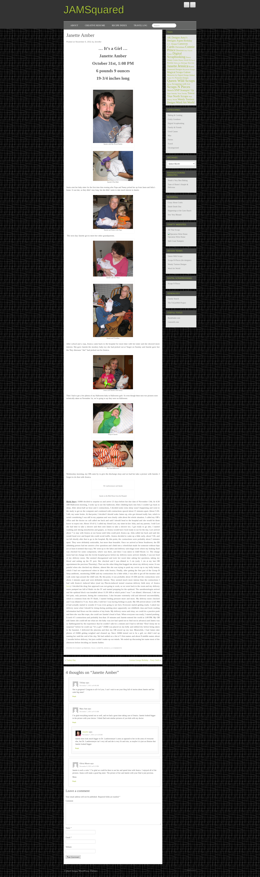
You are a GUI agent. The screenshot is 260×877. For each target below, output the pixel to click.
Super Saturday (172, 93)
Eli (190, 60)
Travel (170, 144)
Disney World (183, 60)
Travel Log (140, 25)
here (68, 586)
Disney (188, 57)
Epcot (193, 60)
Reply (74, 696)
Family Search (173, 299)
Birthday (188, 40)
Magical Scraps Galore (178, 72)
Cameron (183, 43)
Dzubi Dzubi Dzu (174, 207)
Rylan (169, 84)
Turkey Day (71, 660)
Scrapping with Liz (181, 84)
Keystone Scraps (189, 69)
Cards (170, 47)
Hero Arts (191, 63)
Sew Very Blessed (174, 215)
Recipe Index (119, 25)
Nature (169, 78)
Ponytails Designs (181, 78)
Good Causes (173, 132)
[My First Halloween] (113, 454)
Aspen (179, 40)
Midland (192, 75)
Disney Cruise (172, 60)
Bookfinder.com (174, 318)
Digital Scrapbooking (176, 55)
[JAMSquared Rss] (193, 4)
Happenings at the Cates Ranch (179, 211)
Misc (169, 136)
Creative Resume (95, 25)
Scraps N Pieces (178, 87)
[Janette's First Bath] (113, 166)
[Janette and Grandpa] (113, 310)
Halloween (177, 63)
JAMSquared (94, 9)
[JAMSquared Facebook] (186, 4)
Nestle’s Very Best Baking (178, 180)
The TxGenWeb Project (177, 303)
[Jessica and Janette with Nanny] (113, 372)
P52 (173, 78)
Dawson (180, 50)
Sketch (170, 90)
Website (69, 847)
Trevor (191, 93)
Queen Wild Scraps (181, 81)
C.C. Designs (172, 44)
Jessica (107, 648)
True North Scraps (177, 96)
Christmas (180, 47)
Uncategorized (173, 148)
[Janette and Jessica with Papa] (113, 212)
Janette (99, 648)
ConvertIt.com (173, 322)
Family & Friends (82, 648)
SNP (177, 90)
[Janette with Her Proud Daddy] (113, 116)
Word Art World (185, 102)
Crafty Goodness (174, 119)
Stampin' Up (187, 90)
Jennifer (98, 42)
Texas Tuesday (182, 93)
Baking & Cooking (175, 115)
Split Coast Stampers (176, 241)
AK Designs (173, 37)
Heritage (184, 63)
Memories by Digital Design (178, 75)
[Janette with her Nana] (113, 258)
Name (69, 828)
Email (69, 837)
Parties (170, 140)
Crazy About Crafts (175, 203)
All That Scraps (174, 230)
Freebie (170, 63)
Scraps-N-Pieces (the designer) (179, 260)
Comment (69, 801)
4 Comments (116, 648)
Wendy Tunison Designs (177, 264)
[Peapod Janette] (113, 418)
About (74, 25)
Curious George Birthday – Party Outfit (144, 660)
